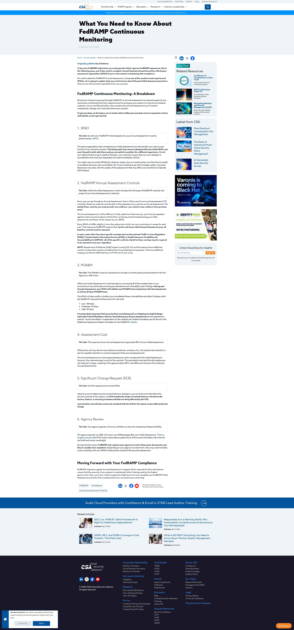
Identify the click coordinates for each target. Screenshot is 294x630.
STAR (156, 620)
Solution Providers (131, 566)
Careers (188, 587)
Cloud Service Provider (133, 606)
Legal (188, 592)
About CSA (191, 562)
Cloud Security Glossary (198, 603)
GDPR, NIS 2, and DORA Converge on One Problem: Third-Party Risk (116, 537)
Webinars (158, 585)
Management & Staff (194, 585)
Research (128, 586)
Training (157, 601)
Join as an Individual (133, 576)
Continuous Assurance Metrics (93, 490)
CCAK (157, 571)
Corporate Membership (135, 562)
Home (79, 58)
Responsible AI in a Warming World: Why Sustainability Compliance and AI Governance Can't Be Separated (188, 522)
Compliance (96, 485)
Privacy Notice (192, 595)
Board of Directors (193, 582)
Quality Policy (191, 574)
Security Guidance (162, 612)
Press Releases (192, 568)
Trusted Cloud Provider (133, 609)
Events (189, 1)
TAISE (156, 566)
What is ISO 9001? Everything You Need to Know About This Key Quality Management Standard (187, 538)
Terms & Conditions (194, 598)
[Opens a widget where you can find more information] (284, 626)
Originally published (86, 63)
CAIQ (156, 617)
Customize (22, 623)
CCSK (156, 568)
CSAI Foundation (164, 1)
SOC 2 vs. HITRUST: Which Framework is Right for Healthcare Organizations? (116, 521)
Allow (41, 623)
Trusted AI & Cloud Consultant (136, 603)
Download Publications (133, 590)
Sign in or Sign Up (209, 1)
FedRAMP (83, 485)
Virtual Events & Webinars (165, 598)
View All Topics (129, 595)
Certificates (160, 562)
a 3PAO (95, 138)
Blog (197, 1)
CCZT (157, 574)
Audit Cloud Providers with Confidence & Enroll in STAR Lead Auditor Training (141, 503)
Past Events (159, 587)
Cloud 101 (158, 604)
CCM (156, 614)
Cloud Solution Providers (134, 568)
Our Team (190, 578)
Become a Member (131, 571)
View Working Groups (132, 593)
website (133, 322)
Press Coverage (192, 571)
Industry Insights (89, 58)
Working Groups (130, 582)
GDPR (157, 623)
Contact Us (190, 566)
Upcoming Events (162, 582)
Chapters (179, 1)
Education (159, 592)
